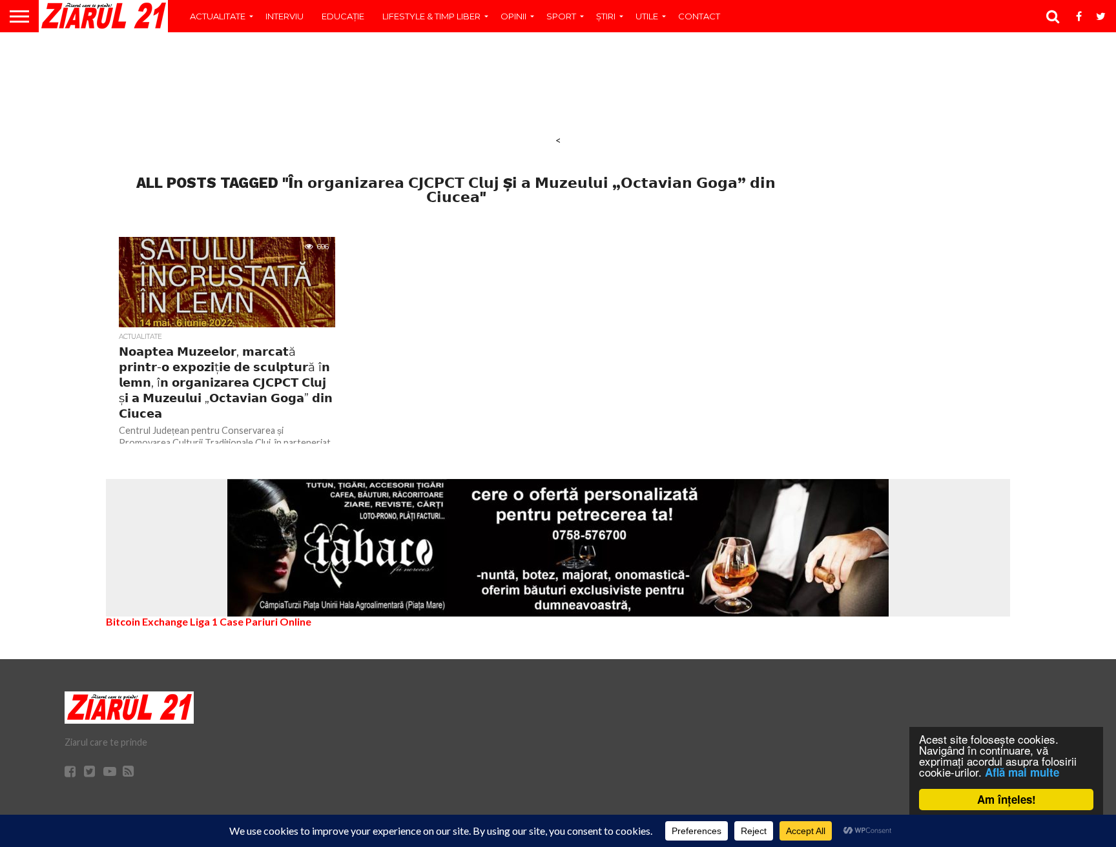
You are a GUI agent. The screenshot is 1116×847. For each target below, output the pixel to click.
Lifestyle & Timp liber (431, 16)
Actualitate (217, 16)
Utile (647, 16)
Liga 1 (204, 621)
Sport (561, 16)
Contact (699, 16)
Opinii (513, 16)
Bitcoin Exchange (147, 621)
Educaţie (343, 16)
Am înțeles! (1006, 799)
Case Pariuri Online (265, 621)
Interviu (284, 16)
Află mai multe (1022, 772)
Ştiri (605, 16)
